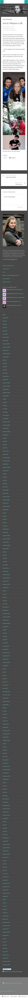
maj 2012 (5, 867)
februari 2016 (6, 724)
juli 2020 (4, 551)
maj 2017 (5, 675)
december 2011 (6, 883)
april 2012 (5, 870)
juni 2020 (5, 555)
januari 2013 (5, 841)
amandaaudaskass (9, 28)
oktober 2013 (6, 811)
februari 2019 (6, 607)
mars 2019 (5, 603)
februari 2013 (6, 837)
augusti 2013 (6, 818)
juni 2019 (5, 594)
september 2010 (6, 932)
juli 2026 (4, 321)
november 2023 (6, 425)
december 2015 (6, 730)
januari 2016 (5, 727)
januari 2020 (5, 571)
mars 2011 (5, 912)
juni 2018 (5, 633)
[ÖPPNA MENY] (2, 2)
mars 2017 (5, 681)
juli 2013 (4, 821)
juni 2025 (5, 363)
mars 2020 (5, 564)
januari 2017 (5, 688)
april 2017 (5, 678)
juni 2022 (5, 477)
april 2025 (5, 369)
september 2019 (6, 584)
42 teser (20, 305)
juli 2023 (4, 438)
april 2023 (5, 447)
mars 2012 (5, 873)
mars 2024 (5, 412)
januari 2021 (5, 532)
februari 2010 (6, 955)
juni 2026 (5, 324)
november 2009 (6, 964)
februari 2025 (6, 376)
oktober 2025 (6, 350)
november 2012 (6, 847)
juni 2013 (5, 824)
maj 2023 (5, 444)
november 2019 (6, 577)
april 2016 (5, 717)
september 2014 (6, 776)
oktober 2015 (6, 737)
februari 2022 (6, 490)
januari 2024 (5, 418)
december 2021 (6, 496)
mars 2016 (5, 721)
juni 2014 (5, 785)
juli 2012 (4, 860)
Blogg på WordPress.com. (8, 991)
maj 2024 (5, 405)
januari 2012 (5, 880)
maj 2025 (5, 366)
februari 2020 (6, 568)
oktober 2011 (6, 889)
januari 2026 (5, 340)
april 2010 (5, 948)
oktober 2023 (6, 428)
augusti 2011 (6, 896)
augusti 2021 (6, 509)
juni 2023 (5, 441)
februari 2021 (6, 529)
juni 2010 (5, 942)
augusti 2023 (6, 434)
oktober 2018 (6, 620)
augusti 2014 (6, 779)
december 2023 (6, 421)
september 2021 (6, 506)
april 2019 (5, 600)
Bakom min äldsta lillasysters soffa (11, 275)
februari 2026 (6, 337)
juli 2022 (4, 473)
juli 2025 (4, 360)
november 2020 (6, 538)
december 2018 (6, 613)
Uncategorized (7, 19)
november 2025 (6, 347)
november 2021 (6, 499)
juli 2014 (4, 782)
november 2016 (6, 694)
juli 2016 (4, 708)
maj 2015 (5, 750)
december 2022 (6, 457)
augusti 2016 (6, 704)
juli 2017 (4, 668)
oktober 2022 (6, 464)
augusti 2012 (6, 857)
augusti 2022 (6, 470)
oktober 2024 (6, 389)
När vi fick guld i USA (19, 297)
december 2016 (6, 691)
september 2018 (6, 623)
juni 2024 (5, 402)
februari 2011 (6, 916)
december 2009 (6, 961)
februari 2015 (6, 760)
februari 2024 (6, 415)
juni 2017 (5, 672)
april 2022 (5, 483)
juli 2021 (4, 512)
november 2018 (6, 616)
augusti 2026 (6, 317)
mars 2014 (5, 795)
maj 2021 (5, 519)
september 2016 (6, 701)
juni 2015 (5, 747)
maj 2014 (5, 789)
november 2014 (6, 769)
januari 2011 (5, 919)
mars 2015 (5, 756)
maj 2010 (5, 945)
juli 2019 (4, 590)
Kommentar (20, 207)
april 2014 (5, 792)
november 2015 (6, 734)
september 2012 (6, 854)
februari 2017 (6, 685)
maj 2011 (5, 906)
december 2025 (6, 343)
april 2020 (5, 561)
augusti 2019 (6, 587)
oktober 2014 (6, 772)
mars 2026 (5, 334)
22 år (4, 272)
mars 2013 (5, 834)
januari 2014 (5, 802)
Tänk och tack (6, 268)
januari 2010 (5, 958)
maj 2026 (5, 327)
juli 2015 (4, 743)
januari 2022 (5, 493)
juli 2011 (4, 899)
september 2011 (6, 893)
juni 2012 (5, 863)
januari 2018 (5, 649)
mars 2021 (5, 525)
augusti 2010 (6, 935)
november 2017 (6, 655)
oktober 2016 (6, 698)
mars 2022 (5, 486)
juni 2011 (5, 902)
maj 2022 (5, 480)
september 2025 (6, 353)
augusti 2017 (6, 665)
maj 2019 (5, 597)
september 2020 (6, 545)
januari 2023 (5, 454)
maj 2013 (5, 828)
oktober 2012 (6, 850)
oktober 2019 (6, 581)
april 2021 (5, 522)
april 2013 (5, 831)
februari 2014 (6, 798)
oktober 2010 (6, 929)
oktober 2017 (6, 659)
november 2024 (6, 386)
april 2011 (5, 909)
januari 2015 (5, 763)
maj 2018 (5, 636)
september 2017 (6, 662)
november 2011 (6, 886)
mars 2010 (5, 951)
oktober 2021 (6, 503)
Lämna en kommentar (10, 30)
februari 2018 (6, 646)
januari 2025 (5, 379)
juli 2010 (4, 938)
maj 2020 (5, 558)
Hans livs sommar (19, 293)
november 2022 (6, 460)
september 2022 (6, 467)
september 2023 (6, 431)
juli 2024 (4, 399)
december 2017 (6, 652)
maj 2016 (5, 714)
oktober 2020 (6, 542)
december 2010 (6, 922)
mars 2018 (5, 642)
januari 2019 (5, 610)
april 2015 (5, 753)
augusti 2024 (6, 395)
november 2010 (6, 925)
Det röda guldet (6, 278)
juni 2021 (5, 516)
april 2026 (5, 330)
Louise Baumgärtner (11, 305)
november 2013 (6, 808)
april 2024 (5, 408)
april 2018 (5, 639)
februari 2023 (6, 451)
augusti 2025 (6, 356)
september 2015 (6, 740)
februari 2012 (6, 876)
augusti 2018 (6, 626)
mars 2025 (5, 373)
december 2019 (6, 574)
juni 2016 (5, 711)
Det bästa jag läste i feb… (15, 301)
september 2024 (6, 392)
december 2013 (6, 805)
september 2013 (6, 815)
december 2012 (6, 844)
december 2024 (6, 382)
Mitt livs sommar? (7, 281)
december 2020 (6, 535)
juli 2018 (4, 629)
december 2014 (6, 766)
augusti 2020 (6, 548)
